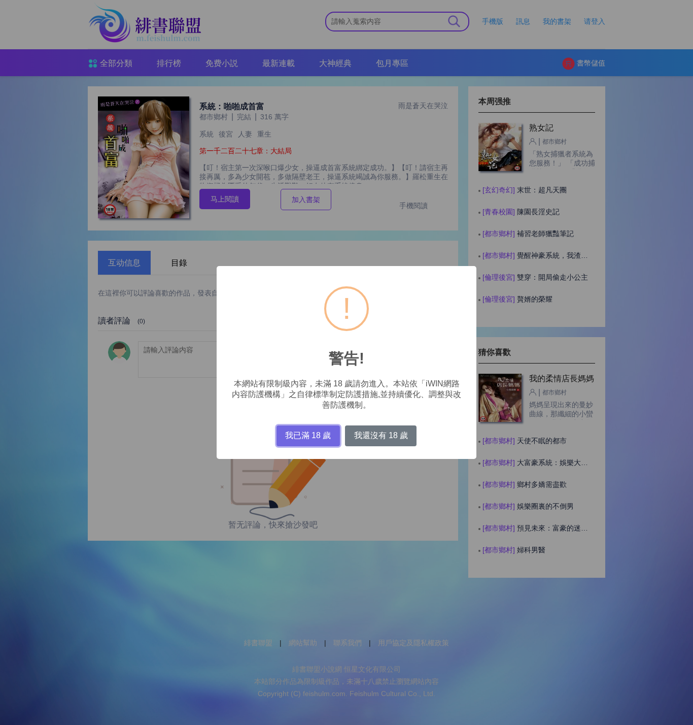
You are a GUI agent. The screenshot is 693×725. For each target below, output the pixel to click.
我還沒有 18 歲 (381, 435)
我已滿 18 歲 (308, 435)
